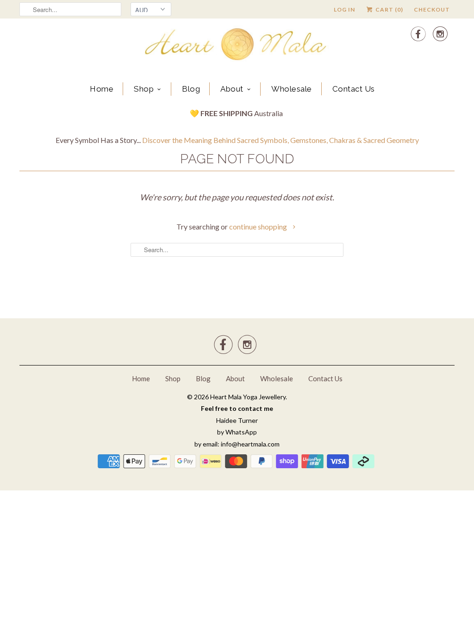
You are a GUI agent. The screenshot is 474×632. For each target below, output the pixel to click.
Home (101, 88)
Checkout (432, 9)
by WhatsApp (237, 432)
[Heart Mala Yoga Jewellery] (237, 45)
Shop (144, 88)
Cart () (388, 9)
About (231, 88)
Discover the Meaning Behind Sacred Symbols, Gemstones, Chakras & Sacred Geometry (280, 140)
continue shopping (258, 226)
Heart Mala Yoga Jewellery (248, 397)
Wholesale (291, 88)
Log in (344, 9)
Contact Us (353, 88)
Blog (191, 88)
